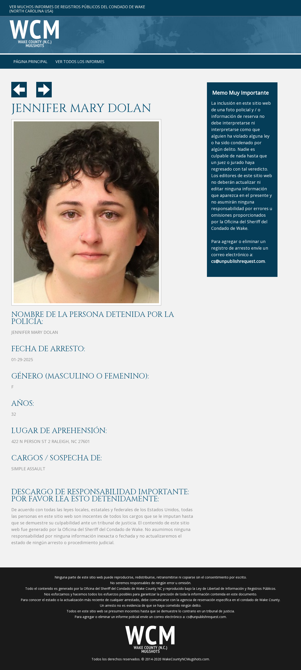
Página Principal (30, 61)
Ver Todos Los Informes (79, 61)
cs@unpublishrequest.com (206, 616)
